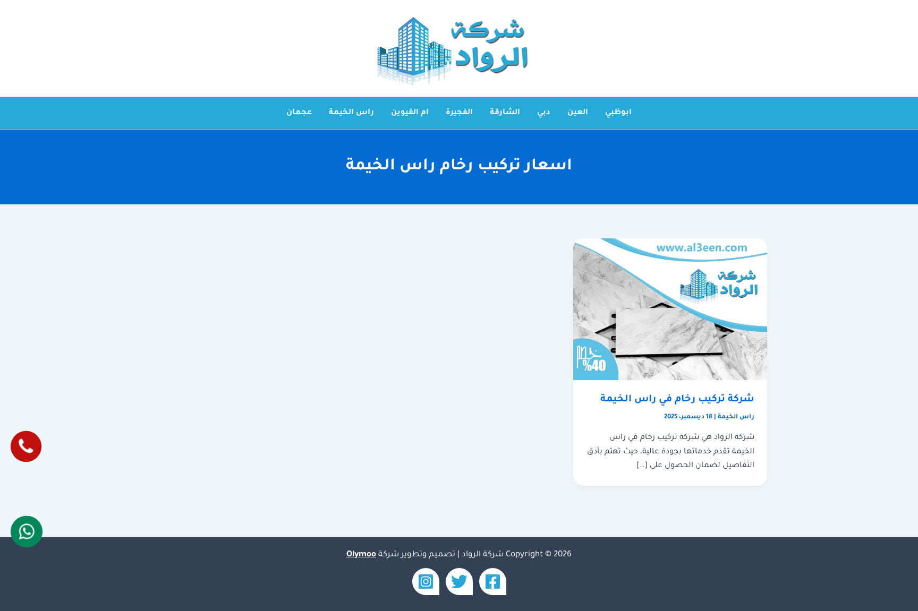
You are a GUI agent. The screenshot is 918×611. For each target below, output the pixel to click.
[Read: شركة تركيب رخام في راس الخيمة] (670, 310)
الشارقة (505, 113)
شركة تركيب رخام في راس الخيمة (677, 399)
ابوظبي (618, 113)
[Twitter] (459, 581)
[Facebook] (492, 581)
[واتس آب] (26, 531)
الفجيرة (459, 113)
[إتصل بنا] (26, 446)
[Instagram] (425, 581)
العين (577, 113)
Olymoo (361, 555)
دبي (543, 113)
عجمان (299, 113)
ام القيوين (410, 113)
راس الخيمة (351, 113)
